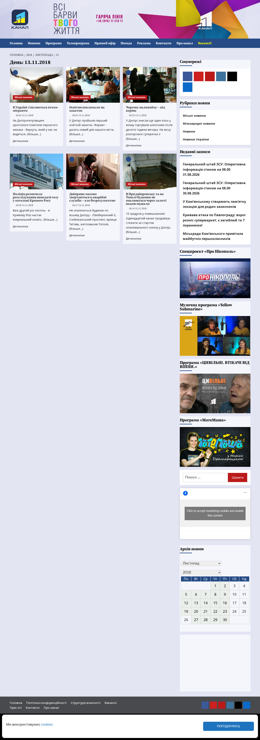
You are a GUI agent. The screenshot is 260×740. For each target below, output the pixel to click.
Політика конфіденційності (46, 703)
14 (206, 602)
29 (215, 619)
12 (186, 602)
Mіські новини (23, 97)
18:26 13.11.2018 (24, 115)
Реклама (144, 43)
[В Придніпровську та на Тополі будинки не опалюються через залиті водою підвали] (150, 171)
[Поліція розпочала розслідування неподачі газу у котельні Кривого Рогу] (36, 171)
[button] (247, 43)
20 (196, 611)
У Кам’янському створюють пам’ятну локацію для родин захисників (214, 204)
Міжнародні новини (199, 123)
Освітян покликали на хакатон (87, 109)
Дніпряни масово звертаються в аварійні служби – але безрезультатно (92, 197)
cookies (47, 724)
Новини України (196, 139)
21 (206, 611)
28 (206, 619)
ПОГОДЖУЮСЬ (228, 726)
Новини (34, 43)
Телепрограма (78, 43)
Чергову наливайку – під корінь (145, 109)
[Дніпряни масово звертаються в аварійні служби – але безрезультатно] (93, 171)
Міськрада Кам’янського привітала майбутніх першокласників (213, 236)
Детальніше (20, 140)
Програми (54, 43)
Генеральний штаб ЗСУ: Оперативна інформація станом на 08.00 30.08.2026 (214, 188)
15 (215, 602)
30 (225, 619)
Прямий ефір (105, 43)
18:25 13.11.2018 (81, 115)
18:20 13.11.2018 (24, 205)
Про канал (185, 43)
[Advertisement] (215, 663)
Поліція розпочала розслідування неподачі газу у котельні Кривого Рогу (35, 197)
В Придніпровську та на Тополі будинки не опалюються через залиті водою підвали (146, 199)
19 (186, 611)
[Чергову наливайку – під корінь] (150, 85)
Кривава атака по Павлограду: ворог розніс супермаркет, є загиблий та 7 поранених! (214, 220)
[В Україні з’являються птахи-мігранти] (36, 85)
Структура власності (86, 703)
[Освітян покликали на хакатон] (93, 85)
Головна (16, 43)
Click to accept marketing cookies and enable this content (215, 513)
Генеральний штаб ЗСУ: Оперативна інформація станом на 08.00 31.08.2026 (214, 169)
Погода (126, 43)
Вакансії (204, 43)
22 (215, 611)
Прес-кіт (16, 707)
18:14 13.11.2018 (137, 208)
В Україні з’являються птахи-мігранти (35, 109)
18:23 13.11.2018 (137, 115)
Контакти (163, 43)
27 (196, 619)
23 (225, 611)
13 (196, 602)
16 (225, 602)
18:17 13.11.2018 (81, 205)
